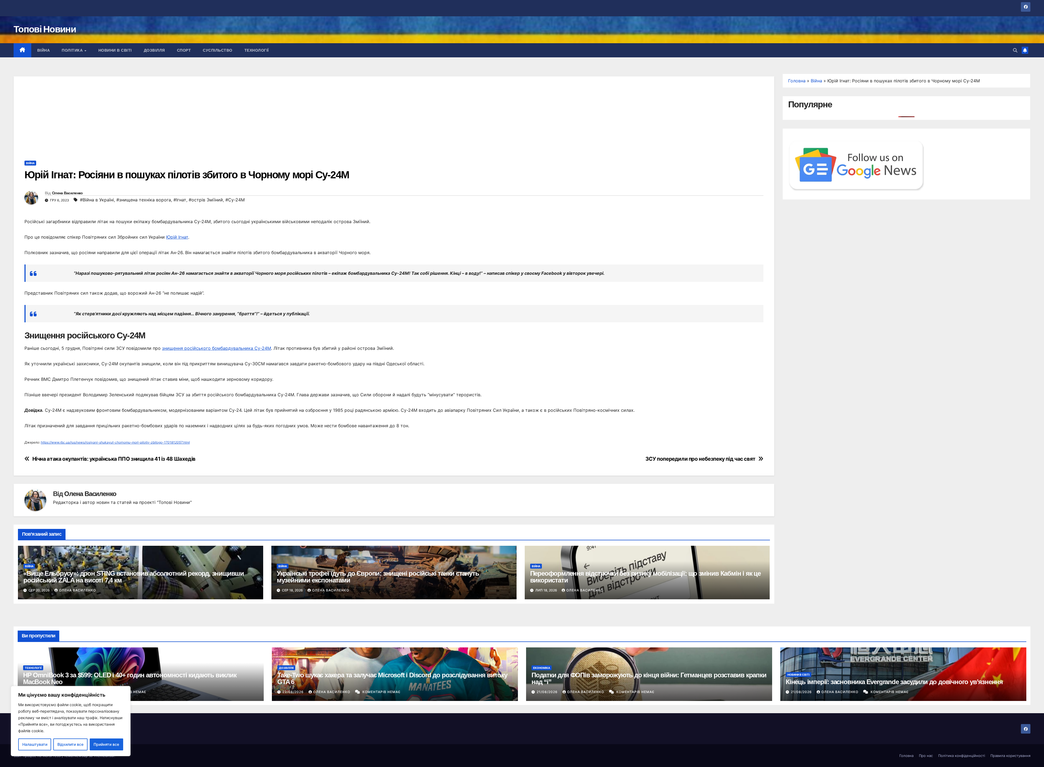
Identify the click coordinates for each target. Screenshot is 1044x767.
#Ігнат (179, 199)
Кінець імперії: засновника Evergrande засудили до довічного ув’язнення (894, 681)
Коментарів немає (381, 692)
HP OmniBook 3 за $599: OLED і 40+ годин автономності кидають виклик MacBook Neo (130, 678)
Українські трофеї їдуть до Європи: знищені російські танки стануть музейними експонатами (378, 577)
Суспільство (217, 50)
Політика (73, 50)
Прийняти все (106, 744)
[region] (70, 721)
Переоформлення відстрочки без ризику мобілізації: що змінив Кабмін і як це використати (645, 577)
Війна (43, 50)
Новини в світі (115, 50)
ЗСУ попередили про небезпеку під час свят (700, 459)
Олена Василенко (67, 193)
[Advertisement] (394, 114)
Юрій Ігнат (177, 237)
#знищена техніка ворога (143, 199)
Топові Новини (45, 29)
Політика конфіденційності (961, 755)
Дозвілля (154, 50)
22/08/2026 (293, 692)
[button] (1015, 50)
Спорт (184, 50)
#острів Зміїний (206, 199)
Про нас (926, 755)
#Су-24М (235, 199)
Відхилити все (70, 744)
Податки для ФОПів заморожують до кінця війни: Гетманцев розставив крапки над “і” (649, 678)
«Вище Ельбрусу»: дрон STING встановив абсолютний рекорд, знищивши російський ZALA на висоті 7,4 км (133, 577)
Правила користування (1010, 755)
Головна (797, 80)
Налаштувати (34, 744)
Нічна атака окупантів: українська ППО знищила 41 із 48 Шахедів (113, 459)
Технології (256, 50)
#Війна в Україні (97, 199)
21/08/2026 (548, 692)
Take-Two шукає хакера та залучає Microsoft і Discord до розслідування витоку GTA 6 (392, 678)
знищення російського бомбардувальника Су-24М (216, 348)
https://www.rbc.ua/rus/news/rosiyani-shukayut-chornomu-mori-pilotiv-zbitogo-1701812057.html (115, 442)
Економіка (541, 667)
